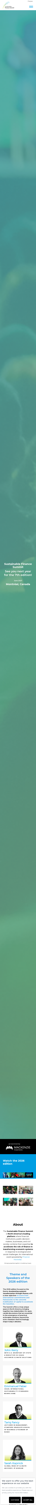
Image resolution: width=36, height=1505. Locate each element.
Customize (15, 1500)
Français (30, 1)
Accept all (27, 1500)
